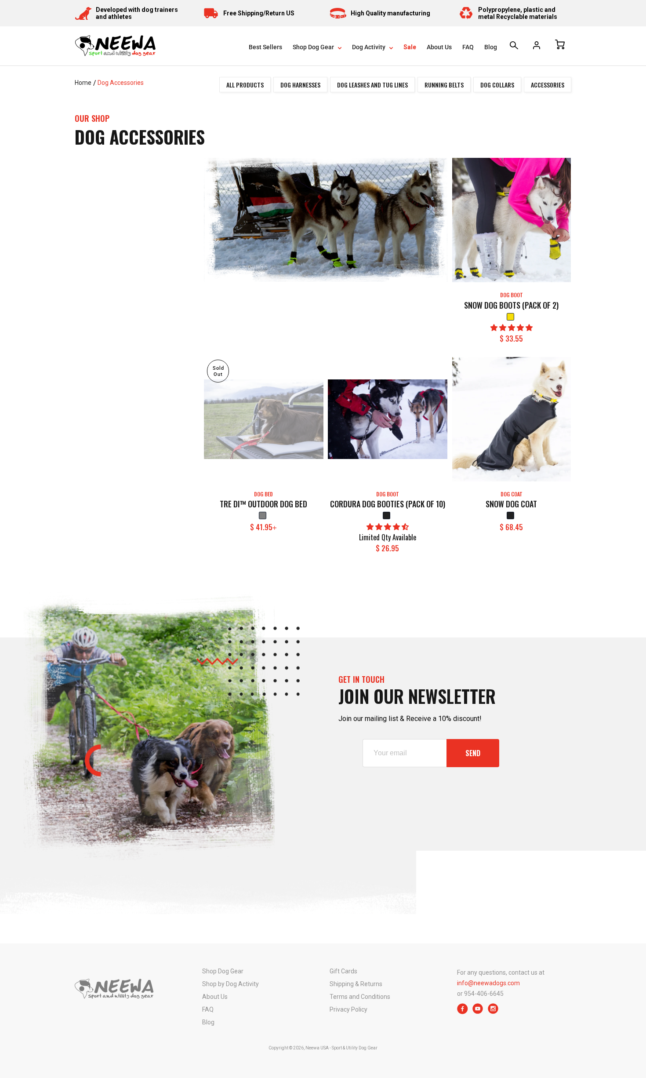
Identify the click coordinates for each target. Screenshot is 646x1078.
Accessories (547, 84)
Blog (490, 47)
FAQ (468, 47)
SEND (472, 753)
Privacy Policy (348, 1009)
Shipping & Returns (356, 983)
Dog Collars (497, 84)
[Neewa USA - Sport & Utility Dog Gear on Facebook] (462, 1012)
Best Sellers (265, 47)
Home (83, 82)
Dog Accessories (121, 82)
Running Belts (444, 84)
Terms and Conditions (360, 996)
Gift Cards (343, 971)
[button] (511, 328)
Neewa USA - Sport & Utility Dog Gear (341, 1047)
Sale (409, 47)
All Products (245, 84)
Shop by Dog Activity (230, 983)
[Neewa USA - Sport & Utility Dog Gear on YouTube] (477, 1012)
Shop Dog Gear (314, 47)
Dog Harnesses (300, 84)
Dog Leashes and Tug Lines (372, 84)
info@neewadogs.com (488, 983)
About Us (439, 47)
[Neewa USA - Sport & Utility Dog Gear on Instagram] (493, 1012)
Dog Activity (369, 47)
